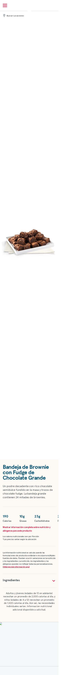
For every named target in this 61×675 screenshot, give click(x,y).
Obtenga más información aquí (16, 567)
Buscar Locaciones (15, 16)
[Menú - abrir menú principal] (5, 5)
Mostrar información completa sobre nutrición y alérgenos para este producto (26, 529)
